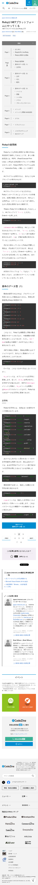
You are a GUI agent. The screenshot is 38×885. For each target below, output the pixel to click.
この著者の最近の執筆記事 (21, 635)
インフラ (32, 8)
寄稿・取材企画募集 (10, 788)
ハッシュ (19, 91)
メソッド (18, 109)
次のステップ (19, 134)
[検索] (3, 8)
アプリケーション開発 (19, 8)
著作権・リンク (12, 853)
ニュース (5, 796)
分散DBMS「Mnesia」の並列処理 (16, 584)
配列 (17, 82)
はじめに (18, 49)
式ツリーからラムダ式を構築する (16, 578)
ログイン (20, 744)
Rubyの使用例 (19, 61)
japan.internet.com (7, 31)
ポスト (25, 565)
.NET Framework (7, 35)
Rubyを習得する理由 (21, 55)
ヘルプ (10, 851)
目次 (19, 43)
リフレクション (20, 125)
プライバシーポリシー (14, 867)
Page (7, 52)
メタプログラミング (21, 131)
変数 (17, 94)
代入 (17, 79)
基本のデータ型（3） (22, 88)
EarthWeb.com (18, 619)
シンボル (19, 97)
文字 (17, 76)
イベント (5, 805)
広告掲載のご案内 (28, 788)
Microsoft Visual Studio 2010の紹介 (17, 581)
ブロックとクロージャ (23, 103)
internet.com (28, 617)
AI (9, 8)
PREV (6, 538)
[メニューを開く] (3, 3)
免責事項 (10, 859)
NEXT (31, 538)
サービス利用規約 (13, 865)
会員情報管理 (12, 856)
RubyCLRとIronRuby (21, 52)
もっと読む (7, 586)
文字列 (18, 67)
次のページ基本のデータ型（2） (19, 525)
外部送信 (10, 870)
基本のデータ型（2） (22, 73)
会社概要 (10, 862)
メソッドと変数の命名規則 (23, 112)
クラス (18, 100)
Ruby (14, 35)
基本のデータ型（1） (22, 64)
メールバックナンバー (20, 734)
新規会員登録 (20, 739)
